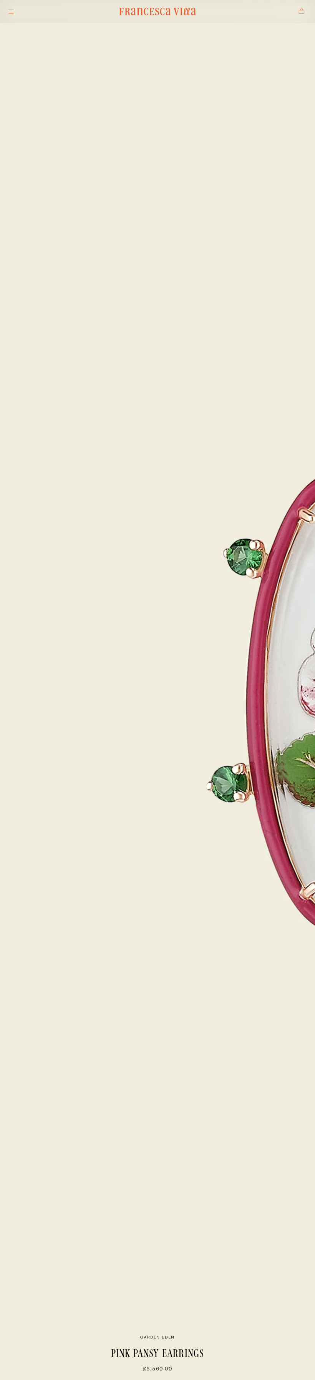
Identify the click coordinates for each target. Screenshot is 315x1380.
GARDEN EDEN (157, 1337)
